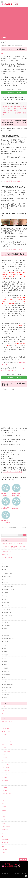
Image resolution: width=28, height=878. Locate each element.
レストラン (6, 641)
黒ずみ (5, 697)
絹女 (5, 681)
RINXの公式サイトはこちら (14, 92)
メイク (5, 628)
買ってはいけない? (8, 687)
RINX (2, 53)
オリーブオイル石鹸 (8, 586)
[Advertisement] (14, 21)
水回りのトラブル (8, 671)
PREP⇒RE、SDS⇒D (7, 557)
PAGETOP (23, 859)
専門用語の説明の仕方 (7, 551)
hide (20, 103)
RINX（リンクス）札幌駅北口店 (12, 472)
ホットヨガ (6, 622)
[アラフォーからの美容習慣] (9, 4)
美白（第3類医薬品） (9, 684)
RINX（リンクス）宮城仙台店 (20, 527)
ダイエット (6, 605)
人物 (5, 645)
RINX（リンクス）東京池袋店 (7, 527)
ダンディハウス (7, 609)
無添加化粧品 (7, 674)
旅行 (5, 658)
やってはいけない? (8, 573)
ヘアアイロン (7, 619)
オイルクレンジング (8, 582)
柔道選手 (6, 668)
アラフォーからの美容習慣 (14, 873)
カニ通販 (6, 592)
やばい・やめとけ (8, 576)
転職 (5, 691)
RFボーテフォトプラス (9, 566)
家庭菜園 (6, 655)
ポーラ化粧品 (7, 625)
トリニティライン (8, 615)
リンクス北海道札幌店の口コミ (12, 110)
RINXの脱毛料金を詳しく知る (13, 181)
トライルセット (7, 612)
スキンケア (6, 602)
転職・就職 (6, 694)
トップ (3, 707)
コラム (5, 599)
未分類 (5, 661)
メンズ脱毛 (6, 635)
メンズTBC (6, 632)
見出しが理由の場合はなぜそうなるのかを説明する (14, 543)
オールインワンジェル (9, 589)
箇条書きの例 (5, 554)
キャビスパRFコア (8, 596)
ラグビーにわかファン (9, 638)
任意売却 (6, 651)
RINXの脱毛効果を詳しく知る (13, 249)
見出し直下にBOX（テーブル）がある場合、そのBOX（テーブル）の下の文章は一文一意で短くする (14, 547)
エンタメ (6, 579)
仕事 (5, 648)
